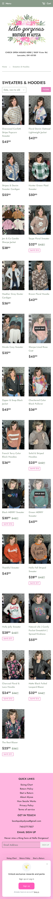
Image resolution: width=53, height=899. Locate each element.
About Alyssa (26, 797)
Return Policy (26, 788)
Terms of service (26, 809)
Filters (46, 89)
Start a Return (26, 793)
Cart (48, 3)
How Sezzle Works (26, 801)
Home (4, 66)
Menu (8, 3)
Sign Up (45, 845)
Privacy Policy (26, 805)
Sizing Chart (26, 784)
